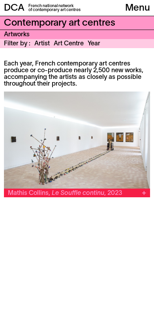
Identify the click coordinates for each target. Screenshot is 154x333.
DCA (14, 8)
